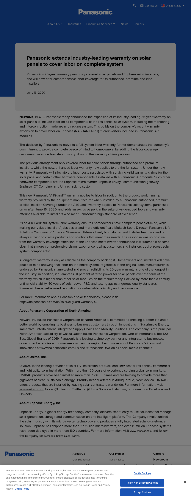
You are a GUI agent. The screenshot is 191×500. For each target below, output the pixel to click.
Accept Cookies (142, 492)
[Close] (185, 482)
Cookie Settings (142, 473)
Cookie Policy (22, 488)
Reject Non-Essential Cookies (142, 483)
